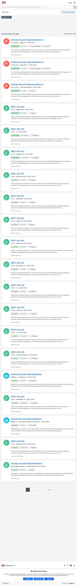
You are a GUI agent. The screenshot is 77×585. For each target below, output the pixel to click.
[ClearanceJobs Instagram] (74, 565)
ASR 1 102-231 (17, 262)
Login (70, 3)
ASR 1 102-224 (17, 285)
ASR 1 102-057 (17, 173)
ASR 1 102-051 (17, 218)
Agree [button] (49, 579)
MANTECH (14, 377)
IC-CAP (13, 109)
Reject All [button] (38, 579)
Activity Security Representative (26, 374)
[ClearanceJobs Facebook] (64, 565)
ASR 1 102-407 (17, 195)
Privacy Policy (5, 583)
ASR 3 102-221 (17, 329)
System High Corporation (18, 466)
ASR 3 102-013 (17, 151)
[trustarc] (71, 583)
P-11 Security (14, 42)
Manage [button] (28, 579)
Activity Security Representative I (27, 463)
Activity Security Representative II (27, 39)
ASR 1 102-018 (17, 106)
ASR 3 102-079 (17, 307)
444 (49, 490)
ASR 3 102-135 (17, 129)
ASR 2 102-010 (17, 240)
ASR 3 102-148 (17, 351)
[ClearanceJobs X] (67, 565)
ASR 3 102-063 (17, 396)
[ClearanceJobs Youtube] (71, 565)
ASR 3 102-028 (17, 441)
